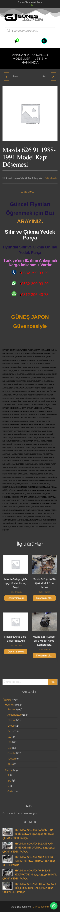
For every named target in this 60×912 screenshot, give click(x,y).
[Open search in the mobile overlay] (30, 30)
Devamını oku (16, 598)
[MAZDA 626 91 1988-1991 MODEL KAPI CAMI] (53, 76)
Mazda (53, 178)
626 (46, 178)
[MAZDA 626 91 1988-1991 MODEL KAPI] (6, 76)
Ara (52, 681)
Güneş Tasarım (41, 906)
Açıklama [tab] (27, 192)
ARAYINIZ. (30, 221)
